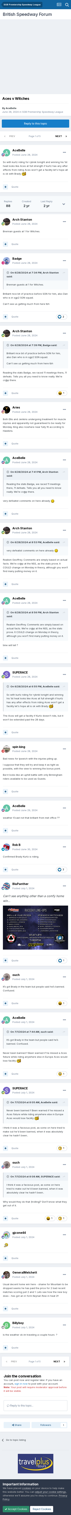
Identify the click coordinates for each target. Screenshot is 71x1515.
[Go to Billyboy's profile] (6, 1325)
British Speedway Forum (27, 14)
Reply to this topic (35, 123)
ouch (44, 1031)
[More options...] (64, 152)
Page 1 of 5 (35, 136)
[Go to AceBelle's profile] (6, 152)
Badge (47, 345)
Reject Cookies (41, 1509)
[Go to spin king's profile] (6, 749)
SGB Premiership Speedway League (42, 111)
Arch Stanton (51, 272)
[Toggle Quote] (8, 272)
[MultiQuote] (5, 187)
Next (58, 136)
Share (17, 1424)
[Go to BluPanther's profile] (6, 886)
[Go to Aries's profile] (6, 409)
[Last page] (66, 136)
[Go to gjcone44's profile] (6, 1235)
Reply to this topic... (21, 1405)
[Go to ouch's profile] (6, 977)
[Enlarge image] (35, 927)
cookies (26, 1488)
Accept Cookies (17, 1509)
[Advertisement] (35, 57)
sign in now (21, 1383)
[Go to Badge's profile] (6, 260)
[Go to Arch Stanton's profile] (6, 221)
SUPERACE (47, 1176)
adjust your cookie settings (50, 1491)
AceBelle (11, 108)
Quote (14, 186)
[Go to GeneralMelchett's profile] (6, 1275)
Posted (25, 154)
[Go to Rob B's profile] (6, 847)
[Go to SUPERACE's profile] (6, 674)
